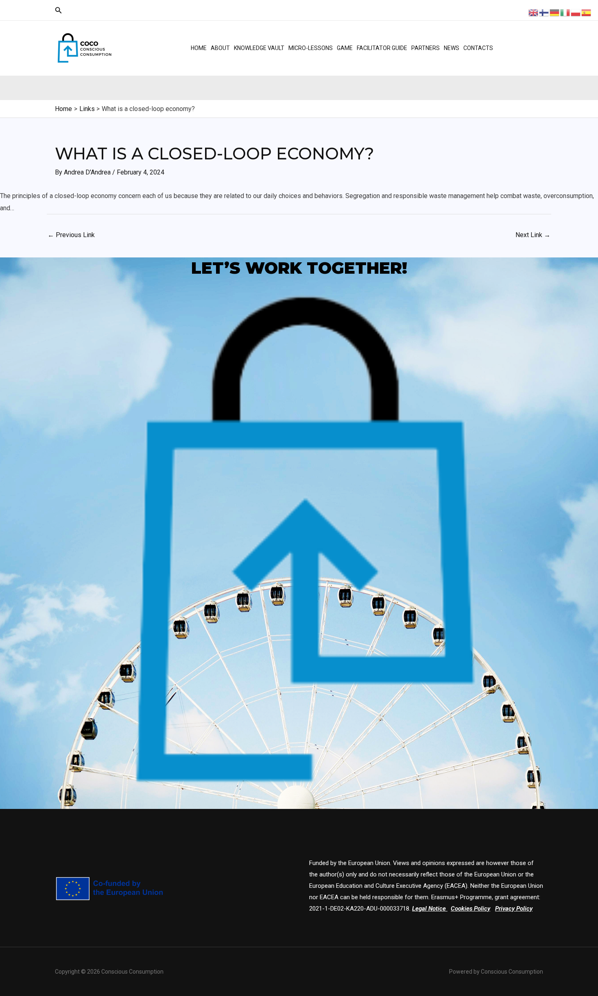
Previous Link (71, 235)
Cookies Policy (470, 908)
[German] (555, 12)
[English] (533, 12)
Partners (425, 48)
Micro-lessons (310, 48)
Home (199, 48)
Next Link (532, 235)
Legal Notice (429, 908)
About (220, 48)
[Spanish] (586, 12)
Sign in (521, 55)
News (451, 48)
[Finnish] (544, 12)
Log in (520, 40)
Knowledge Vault (259, 48)
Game (345, 48)
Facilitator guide (382, 48)
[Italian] (565, 12)
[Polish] (576, 12)
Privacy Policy (514, 908)
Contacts (478, 48)
